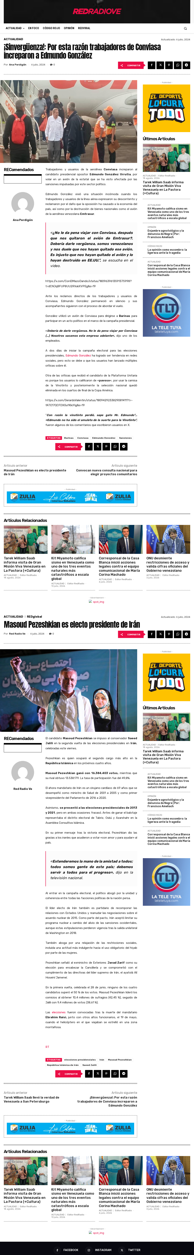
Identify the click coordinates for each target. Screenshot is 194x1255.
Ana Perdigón (17, 64)
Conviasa (82, 438)
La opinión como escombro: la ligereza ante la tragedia (167, 251)
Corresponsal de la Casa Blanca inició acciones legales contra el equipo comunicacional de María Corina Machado (169, 270)
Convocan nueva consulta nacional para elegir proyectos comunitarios (106, 472)
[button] (185, 28)
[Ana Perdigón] (22, 203)
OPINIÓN (152, 227)
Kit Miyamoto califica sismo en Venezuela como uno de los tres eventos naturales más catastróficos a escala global (168, 213)
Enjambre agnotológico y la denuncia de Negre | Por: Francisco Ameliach (166, 234)
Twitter (134, 1250)
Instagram (103, 1250)
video (54, 266)
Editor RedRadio (166, 176)
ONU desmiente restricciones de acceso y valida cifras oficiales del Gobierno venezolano (167, 564)
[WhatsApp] (177, 65)
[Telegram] (186, 65)
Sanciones (125, 438)
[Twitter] (160, 65)
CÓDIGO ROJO (155, 246)
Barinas (69, 438)
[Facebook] (151, 65)
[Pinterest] (169, 65)
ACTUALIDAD (13, 39)
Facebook (70, 1250)
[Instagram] (88, 1250)
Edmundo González (78, 355)
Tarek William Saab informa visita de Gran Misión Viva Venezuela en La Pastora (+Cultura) (163, 187)
